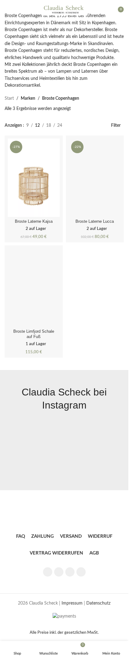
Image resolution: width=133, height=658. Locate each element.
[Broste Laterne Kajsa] (34, 178)
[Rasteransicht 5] (90, 125)
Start (9, 98)
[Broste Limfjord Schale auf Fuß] (34, 288)
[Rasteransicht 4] (80, 125)
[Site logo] (64, 9)
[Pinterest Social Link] (70, 572)
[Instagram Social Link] (58, 572)
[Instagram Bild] (34, 450)
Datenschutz (98, 603)
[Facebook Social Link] (47, 572)
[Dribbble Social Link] (81, 572)
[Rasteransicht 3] (70, 125)
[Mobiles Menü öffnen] (7, 9)
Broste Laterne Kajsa (34, 221)
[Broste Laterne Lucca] (95, 178)
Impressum (72, 603)
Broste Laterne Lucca (94, 221)
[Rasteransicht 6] (100, 125)
